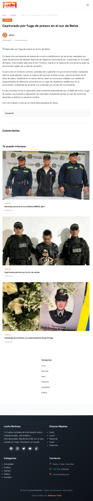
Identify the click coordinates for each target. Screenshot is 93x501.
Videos (7, 474)
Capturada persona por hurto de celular (22, 272)
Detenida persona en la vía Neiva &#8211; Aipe (24, 206)
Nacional (44, 371)
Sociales (8, 477)
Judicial (13, 15)
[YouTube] (30, 448)
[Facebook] (11, 448)
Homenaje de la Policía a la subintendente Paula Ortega (28, 338)
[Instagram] (17, 448)
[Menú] (87, 5)
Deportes (45, 382)
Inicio (4, 15)
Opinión (7, 471)
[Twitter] (23, 448)
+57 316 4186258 (61, 469)
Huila (43, 376)
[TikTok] (36, 448)
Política (44, 393)
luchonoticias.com (61, 474)
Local (43, 366)
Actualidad (45, 387)
